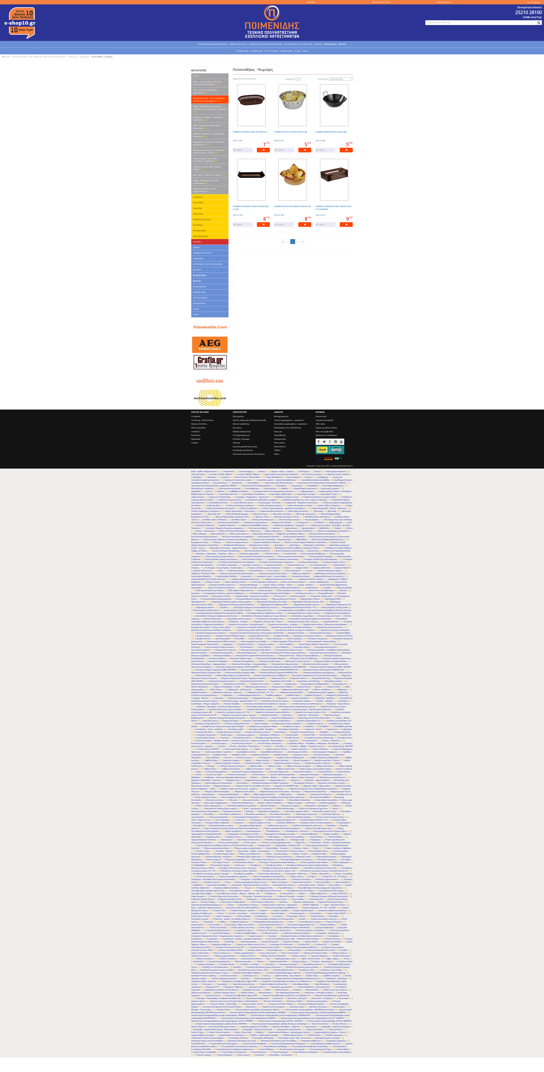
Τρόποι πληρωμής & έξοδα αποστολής (249, 420)
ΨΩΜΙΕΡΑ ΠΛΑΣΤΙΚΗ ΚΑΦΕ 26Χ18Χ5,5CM (250, 132)
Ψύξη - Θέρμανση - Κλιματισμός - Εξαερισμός (207, 126)
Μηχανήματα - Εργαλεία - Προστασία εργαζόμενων (208, 143)
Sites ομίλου (279, 442)
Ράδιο (276, 454)
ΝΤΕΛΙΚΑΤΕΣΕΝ (286, 51)
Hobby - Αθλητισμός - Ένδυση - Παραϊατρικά (206, 181)
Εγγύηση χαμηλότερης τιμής (245, 446)
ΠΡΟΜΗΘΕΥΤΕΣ (242, 51)
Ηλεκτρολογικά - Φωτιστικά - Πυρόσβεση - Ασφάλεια (205, 159)
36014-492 (320, 215)
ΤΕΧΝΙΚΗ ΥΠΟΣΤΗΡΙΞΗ (238, 44)
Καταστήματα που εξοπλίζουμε (287, 427)
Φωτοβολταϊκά (199, 230)
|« (283, 241)
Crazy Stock (198, 213)
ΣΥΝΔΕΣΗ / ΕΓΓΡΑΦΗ (382, 2)
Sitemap (236, 442)
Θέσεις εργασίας (198, 427)
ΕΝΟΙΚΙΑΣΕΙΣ (198, 258)
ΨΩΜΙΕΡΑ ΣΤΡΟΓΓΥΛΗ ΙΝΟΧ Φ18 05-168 (290, 132)
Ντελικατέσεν (280, 446)
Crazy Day (197, 208)
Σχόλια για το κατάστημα (326, 435)
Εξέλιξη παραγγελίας (242, 431)
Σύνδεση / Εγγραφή (241, 439)
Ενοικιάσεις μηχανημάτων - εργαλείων (290, 424)
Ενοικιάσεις (198, 225)
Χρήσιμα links (280, 439)
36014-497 (279, 140)
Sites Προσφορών (200, 236)
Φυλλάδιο (197, 241)
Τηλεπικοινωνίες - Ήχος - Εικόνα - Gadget (207, 168)
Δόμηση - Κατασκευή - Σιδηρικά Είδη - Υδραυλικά (209, 135)
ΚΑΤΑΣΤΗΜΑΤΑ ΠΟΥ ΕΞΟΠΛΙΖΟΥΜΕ (298, 44)
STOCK (197, 76)
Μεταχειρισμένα (281, 416)
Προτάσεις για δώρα (202, 219)
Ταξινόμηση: (323, 79)
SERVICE (196, 247)
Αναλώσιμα (72, 57)
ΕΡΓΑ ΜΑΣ (318, 44)
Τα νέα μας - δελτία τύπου (202, 420)
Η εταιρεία (195, 416)
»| (302, 241)
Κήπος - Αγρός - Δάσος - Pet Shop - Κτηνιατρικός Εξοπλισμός (207, 83)
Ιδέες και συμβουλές (324, 431)
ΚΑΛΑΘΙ (445, 2)
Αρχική (7, 57)
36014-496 (320, 140)
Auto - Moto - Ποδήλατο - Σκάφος (209, 175)
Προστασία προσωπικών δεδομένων (249, 454)
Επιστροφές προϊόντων (243, 450)
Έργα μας (278, 431)
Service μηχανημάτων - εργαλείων (289, 420)
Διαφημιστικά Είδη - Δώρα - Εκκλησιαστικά (204, 190)
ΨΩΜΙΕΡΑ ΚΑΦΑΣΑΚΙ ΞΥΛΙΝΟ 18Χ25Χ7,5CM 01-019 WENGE (333, 207)
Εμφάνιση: (290, 79)
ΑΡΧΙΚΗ (312, 2)
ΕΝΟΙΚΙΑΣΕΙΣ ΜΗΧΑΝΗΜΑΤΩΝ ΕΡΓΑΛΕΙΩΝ (265, 44)
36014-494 (238, 215)
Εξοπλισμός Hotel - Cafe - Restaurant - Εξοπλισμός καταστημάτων (39, 57)
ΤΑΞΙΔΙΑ (297, 51)
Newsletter (196, 439)
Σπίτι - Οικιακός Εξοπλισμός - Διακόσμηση (205, 91)
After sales (320, 424)
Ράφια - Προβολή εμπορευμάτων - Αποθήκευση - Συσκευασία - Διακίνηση (209, 109)
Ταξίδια (277, 450)
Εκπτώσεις (195, 435)
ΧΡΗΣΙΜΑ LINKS (257, 51)
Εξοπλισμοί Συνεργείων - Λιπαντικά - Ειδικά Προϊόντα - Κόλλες (209, 151)
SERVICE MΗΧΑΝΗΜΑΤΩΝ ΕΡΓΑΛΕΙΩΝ (213, 44)
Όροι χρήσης (238, 416)
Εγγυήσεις (237, 427)
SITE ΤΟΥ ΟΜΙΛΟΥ (272, 51)
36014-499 (279, 215)
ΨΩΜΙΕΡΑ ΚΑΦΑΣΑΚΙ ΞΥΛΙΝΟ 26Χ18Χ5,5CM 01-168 (250, 207)
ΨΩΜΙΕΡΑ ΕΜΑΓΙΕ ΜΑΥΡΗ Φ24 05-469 (331, 132)
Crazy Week (198, 202)
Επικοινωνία (321, 416)
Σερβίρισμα (84, 57)
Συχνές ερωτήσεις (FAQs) (326, 427)
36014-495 (238, 140)
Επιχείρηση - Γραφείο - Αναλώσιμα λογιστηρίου (208, 118)
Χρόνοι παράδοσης (241, 424)
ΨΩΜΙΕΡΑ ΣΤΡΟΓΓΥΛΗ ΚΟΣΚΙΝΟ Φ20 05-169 (292, 206)
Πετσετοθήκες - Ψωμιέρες (102, 57)
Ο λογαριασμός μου (241, 435)
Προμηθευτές (280, 435)
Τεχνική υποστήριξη (324, 420)
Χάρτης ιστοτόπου (199, 424)
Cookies (194, 442)
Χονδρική (195, 431)
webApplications (346, 466)
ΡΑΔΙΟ (305, 51)
